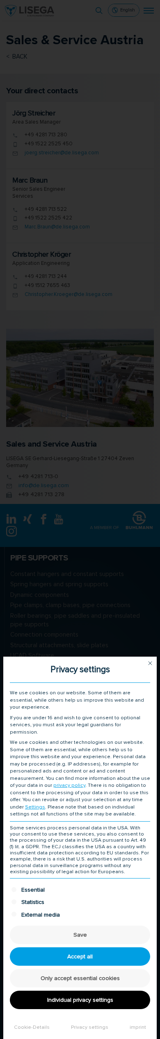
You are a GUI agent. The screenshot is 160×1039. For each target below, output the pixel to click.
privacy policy (69, 785)
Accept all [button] (80, 956)
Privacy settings (89, 1027)
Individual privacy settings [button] (80, 999)
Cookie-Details (32, 1027)
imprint (138, 1027)
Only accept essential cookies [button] (80, 978)
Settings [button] (35, 807)
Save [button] (80, 934)
